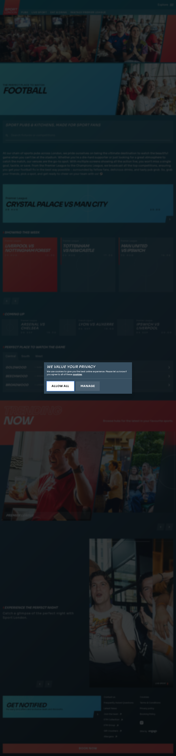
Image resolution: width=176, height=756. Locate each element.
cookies (77, 374)
